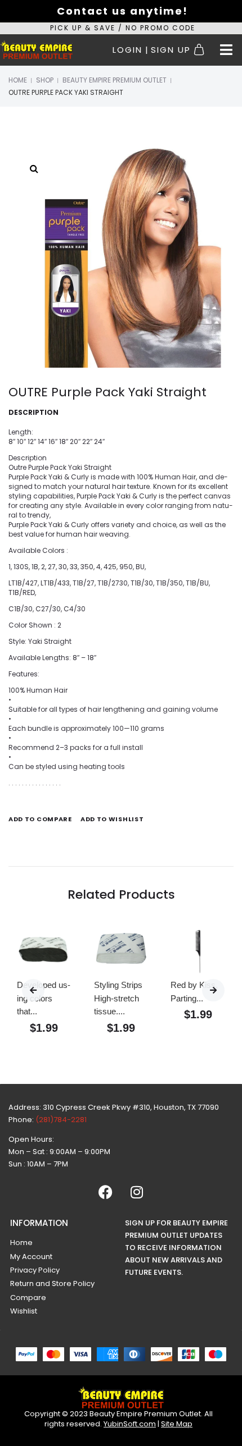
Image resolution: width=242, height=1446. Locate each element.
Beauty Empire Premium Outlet (114, 80)
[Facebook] (106, 1192)
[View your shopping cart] (201, 50)
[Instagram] (137, 1192)
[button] (226, 50)
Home (17, 80)
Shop (44, 80)
